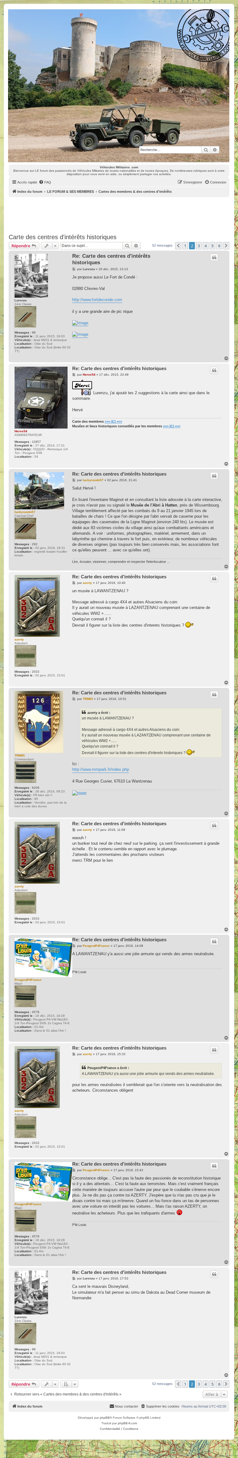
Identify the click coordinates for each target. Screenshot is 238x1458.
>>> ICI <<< (113, 421)
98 (34, 332)
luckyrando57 (25, 512)
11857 (36, 441)
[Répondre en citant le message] (214, 257)
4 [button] (206, 245)
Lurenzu (21, 300)
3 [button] (199, 245)
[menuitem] (45, 182)
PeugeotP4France (28, 979)
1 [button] (185, 245)
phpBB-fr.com (127, 1423)
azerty (19, 639)
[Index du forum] (119, 85)
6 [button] (219, 245)
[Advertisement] (121, 214)
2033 (35, 671)
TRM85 (20, 755)
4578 (35, 1012)
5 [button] (212, 245)
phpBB (105, 1417)
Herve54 (21, 431)
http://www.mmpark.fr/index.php (100, 769)
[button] (178, 245)
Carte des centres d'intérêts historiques (63, 237)
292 (34, 544)
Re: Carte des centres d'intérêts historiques (111, 259)
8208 (35, 787)
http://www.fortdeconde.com (97, 299)
